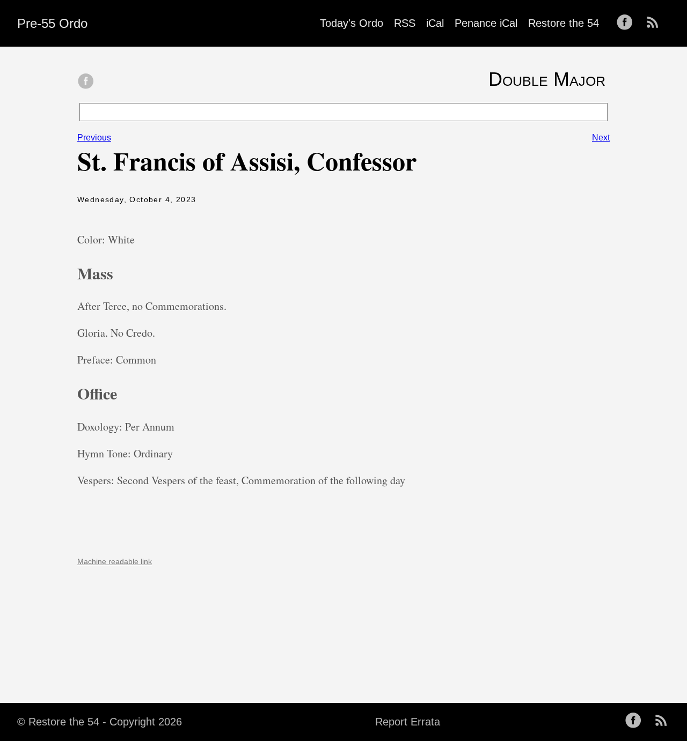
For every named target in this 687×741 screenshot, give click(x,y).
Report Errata (407, 722)
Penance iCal (486, 23)
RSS (404, 23)
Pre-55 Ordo (52, 23)
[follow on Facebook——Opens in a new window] (628, 23)
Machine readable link (114, 561)
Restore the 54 (563, 23)
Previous (94, 137)
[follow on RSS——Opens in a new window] (656, 23)
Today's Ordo (351, 23)
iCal (435, 23)
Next (601, 137)
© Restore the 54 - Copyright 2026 (99, 722)
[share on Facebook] (85, 82)
